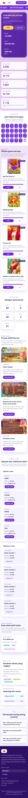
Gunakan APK (9, 486)
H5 (19, 187)
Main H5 (19, 28)
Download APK (21, 2)
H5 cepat (5, 774)
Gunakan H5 (9, 561)
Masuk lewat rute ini (9, 649)
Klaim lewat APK (8, 377)
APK (8, 27)
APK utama (5, 771)
